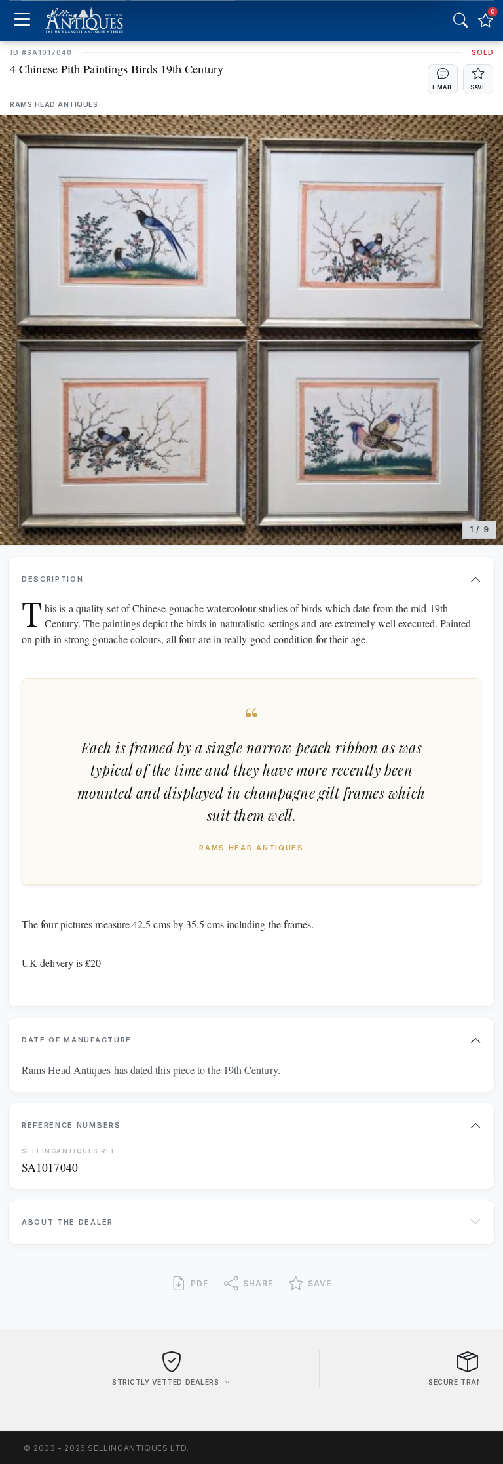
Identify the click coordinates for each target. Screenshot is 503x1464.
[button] (443, 79)
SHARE (258, 1283)
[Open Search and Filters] (460, 20)
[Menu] (21, 20)
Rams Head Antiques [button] (54, 104)
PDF (199, 1283)
